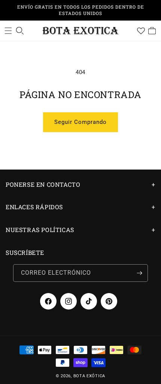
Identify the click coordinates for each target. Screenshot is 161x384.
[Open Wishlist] (140, 30)
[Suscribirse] (139, 273)
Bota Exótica (89, 376)
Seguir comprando (80, 122)
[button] (8, 30)
